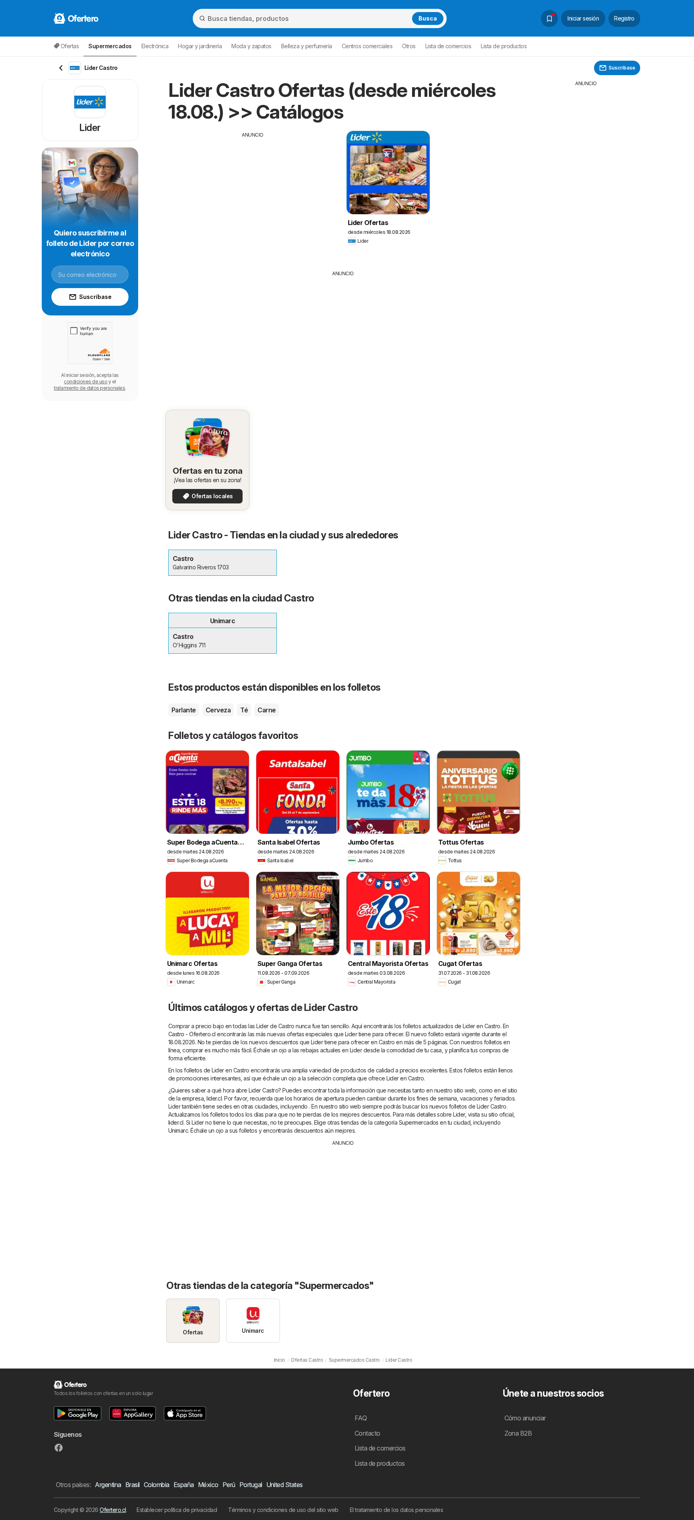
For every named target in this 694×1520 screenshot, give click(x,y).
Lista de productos (504, 46)
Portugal (250, 1485)
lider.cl (214, 1098)
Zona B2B (518, 1433)
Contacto (367, 1433)
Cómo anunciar (525, 1418)
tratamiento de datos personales (89, 388)
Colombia (156, 1485)
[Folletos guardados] (549, 18)
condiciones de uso (85, 381)
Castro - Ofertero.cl (192, 1034)
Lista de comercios (448, 46)
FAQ (361, 1418)
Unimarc (178, 1130)
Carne (266, 710)
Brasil (132, 1485)
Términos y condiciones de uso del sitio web (283, 1509)
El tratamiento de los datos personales (396, 1509)
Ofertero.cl (113, 1509)
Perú (228, 1485)
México (208, 1485)
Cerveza (218, 710)
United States (284, 1485)
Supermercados (419, 1122)
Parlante (183, 710)
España (184, 1485)
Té (244, 710)
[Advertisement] (252, 195)
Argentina (108, 1485)
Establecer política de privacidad (177, 1509)
